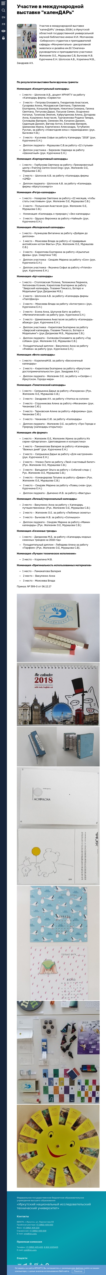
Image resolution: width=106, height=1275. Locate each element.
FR (3, 24)
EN (3, 17)
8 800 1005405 (51, 1247)
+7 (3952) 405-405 (34, 1247)
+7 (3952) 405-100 (31, 1228)
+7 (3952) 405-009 (38, 1231)
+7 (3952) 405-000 (44, 1224)
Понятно (78, 1271)
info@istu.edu (30, 1233)
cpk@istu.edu (30, 1250)
